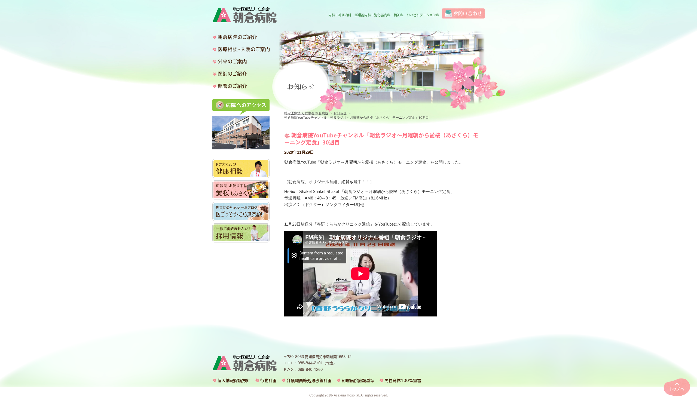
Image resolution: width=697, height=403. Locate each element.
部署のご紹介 (241, 86)
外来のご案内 (241, 61)
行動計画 (268, 381)
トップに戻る (677, 387)
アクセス (241, 107)
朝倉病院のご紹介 (241, 37)
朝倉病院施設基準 (358, 381)
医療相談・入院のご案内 (241, 49)
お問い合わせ (463, 13)
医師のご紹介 (241, 73)
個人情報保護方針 (234, 381)
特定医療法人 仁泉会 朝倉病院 (244, 15)
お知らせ (340, 113)
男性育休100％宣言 (402, 381)
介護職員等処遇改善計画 (309, 381)
